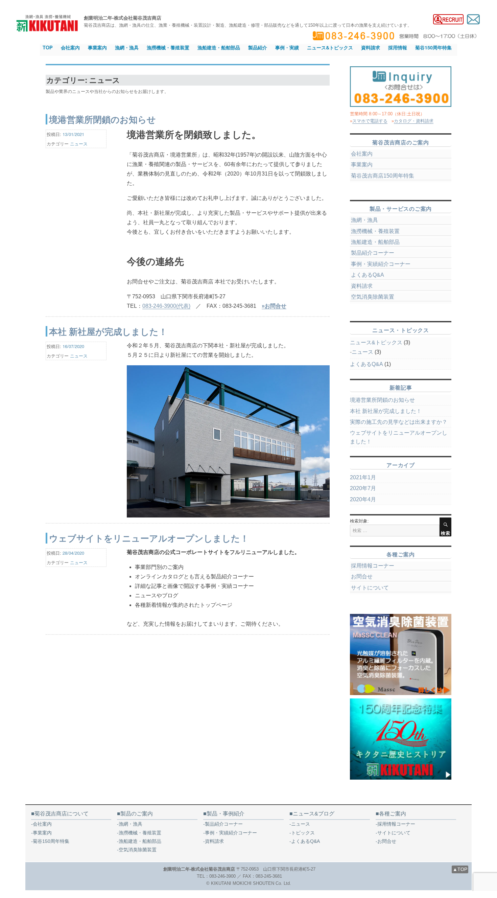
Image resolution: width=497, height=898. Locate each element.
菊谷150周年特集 (433, 47)
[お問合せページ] (473, 19)
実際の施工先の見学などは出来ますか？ (398, 422)
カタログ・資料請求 (413, 120)
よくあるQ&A (367, 275)
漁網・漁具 (127, 47)
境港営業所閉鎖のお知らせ (102, 119)
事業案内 (97, 47)
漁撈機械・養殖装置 (168, 47)
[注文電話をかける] (400, 86)
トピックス (303, 832)
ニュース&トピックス (330, 47)
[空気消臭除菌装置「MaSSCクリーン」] (400, 654)
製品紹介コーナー (372, 253)
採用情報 (397, 47)
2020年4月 (363, 499)
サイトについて (370, 588)
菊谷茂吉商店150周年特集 (382, 176)
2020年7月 (363, 488)
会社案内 (70, 47)
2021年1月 (363, 477)
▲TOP (460, 869)
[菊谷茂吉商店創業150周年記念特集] (400, 739)
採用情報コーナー (372, 566)
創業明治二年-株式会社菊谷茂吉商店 (122, 17)
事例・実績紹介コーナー (380, 264)
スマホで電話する (369, 120)
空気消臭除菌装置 (372, 297)
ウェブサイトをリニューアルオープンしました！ (149, 538)
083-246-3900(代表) (166, 306)
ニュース (79, 143)
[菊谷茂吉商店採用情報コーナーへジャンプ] (448, 19)
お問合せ (362, 576)
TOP (48, 47)
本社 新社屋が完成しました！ (108, 331)
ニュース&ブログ (313, 813)
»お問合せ (274, 306)
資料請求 (370, 47)
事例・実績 (287, 47)
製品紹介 (257, 47)
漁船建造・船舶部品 (218, 47)
